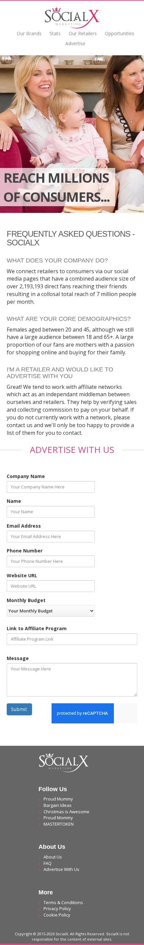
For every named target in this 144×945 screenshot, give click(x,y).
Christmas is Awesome (66, 812)
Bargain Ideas (58, 805)
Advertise (75, 43)
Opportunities (119, 33)
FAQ (48, 863)
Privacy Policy (57, 908)
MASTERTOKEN (59, 824)
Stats (55, 33)
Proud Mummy (58, 799)
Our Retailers (83, 33)
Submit (19, 709)
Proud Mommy (58, 818)
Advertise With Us (61, 869)
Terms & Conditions (63, 902)
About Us (53, 857)
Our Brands (29, 33)
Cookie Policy (57, 915)
